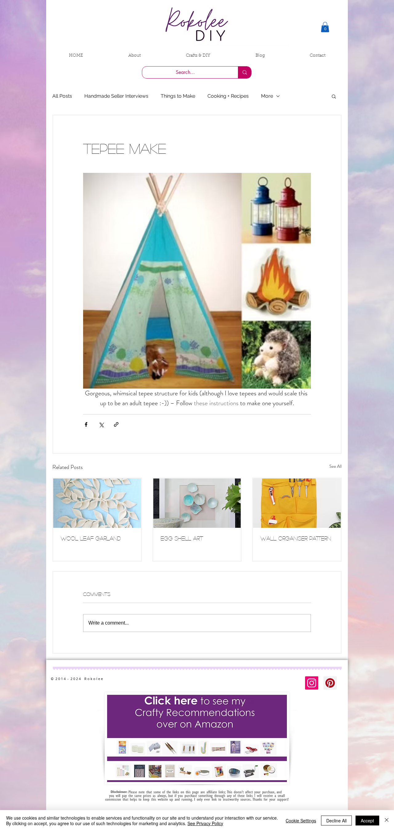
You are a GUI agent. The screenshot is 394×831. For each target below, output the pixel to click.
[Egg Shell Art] (197, 503)
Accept (367, 820)
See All (335, 466)
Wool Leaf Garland (91, 538)
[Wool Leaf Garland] (97, 503)
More (267, 96)
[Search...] (244, 72)
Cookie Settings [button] (301, 820)
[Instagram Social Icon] (311, 683)
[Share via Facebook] (86, 424)
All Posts (62, 96)
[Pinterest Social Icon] (330, 683)
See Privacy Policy (205, 823)
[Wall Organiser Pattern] (297, 503)
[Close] (386, 820)
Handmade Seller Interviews (116, 96)
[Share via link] (116, 424)
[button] (325, 27)
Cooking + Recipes (228, 96)
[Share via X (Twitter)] (101, 424)
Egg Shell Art (182, 538)
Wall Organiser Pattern (295, 538)
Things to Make (178, 96)
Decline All (336, 820)
